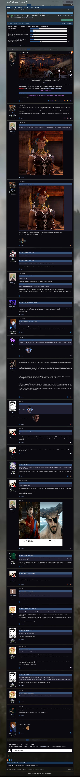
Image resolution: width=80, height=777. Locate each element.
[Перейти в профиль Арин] (12, 609)
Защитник (13, 560)
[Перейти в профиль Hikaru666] (12, 465)
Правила (20, 7)
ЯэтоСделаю (12, 595)
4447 (25, 49)
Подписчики (67, 15)
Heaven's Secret (31, 302)
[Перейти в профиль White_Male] (12, 363)
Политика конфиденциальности (38, 773)
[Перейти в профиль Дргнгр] (12, 340)
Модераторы (26, 7)
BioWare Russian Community (17, 2)
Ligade (12, 412)
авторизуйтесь (44, 746)
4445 (20, 49)
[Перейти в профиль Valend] (12, 253)
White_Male (13, 368)
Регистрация (69, 1)
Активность (35, 5)
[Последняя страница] (48, 49)
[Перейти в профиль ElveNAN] (12, 126)
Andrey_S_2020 (13, 306)
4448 (28, 49)
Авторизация (61, 15)
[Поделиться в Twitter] (9, 760)
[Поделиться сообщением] (69, 52)
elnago (12, 714)
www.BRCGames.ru (21, 5)
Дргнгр (13, 344)
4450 (34, 49)
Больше (55, 5)
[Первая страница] (9, 49)
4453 (42, 49)
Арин (12, 614)
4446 (23, 49)
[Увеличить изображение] (45, 65)
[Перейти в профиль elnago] (12, 710)
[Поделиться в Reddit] (7, 760)
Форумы (8, 7)
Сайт (29, 5)
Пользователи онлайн (35, 7)
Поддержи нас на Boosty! (46, 5)
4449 (31, 49)
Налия (15, 17)
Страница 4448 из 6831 (53, 49)
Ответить (67, 20)
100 (71, 15)
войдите (14, 45)
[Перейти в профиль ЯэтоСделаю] (13, 591)
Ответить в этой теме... (18, 750)
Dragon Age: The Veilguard (28, 17)
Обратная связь (48, 773)
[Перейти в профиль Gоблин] (12, 108)
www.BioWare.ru (11, 5)
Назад (11, 49)
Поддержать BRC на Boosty (40, 12)
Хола (12, 436)
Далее (45, 49)
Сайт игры (45, 82)
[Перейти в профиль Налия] (8, 16)
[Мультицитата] (19, 101)
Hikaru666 (12, 470)
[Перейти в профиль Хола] (12, 432)
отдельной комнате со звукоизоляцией (53, 88)
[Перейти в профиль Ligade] (12, 406)
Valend (12, 258)
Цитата (22, 118)
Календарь (14, 7)
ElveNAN (12, 131)
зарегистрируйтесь (20, 45)
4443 (14, 49)
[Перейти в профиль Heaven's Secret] (13, 324)
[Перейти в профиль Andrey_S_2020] (12, 302)
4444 (17, 49)
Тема (29, 773)
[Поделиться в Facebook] (11, 760)
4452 (39, 49)
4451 (36, 49)
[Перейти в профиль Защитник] (12, 556)
